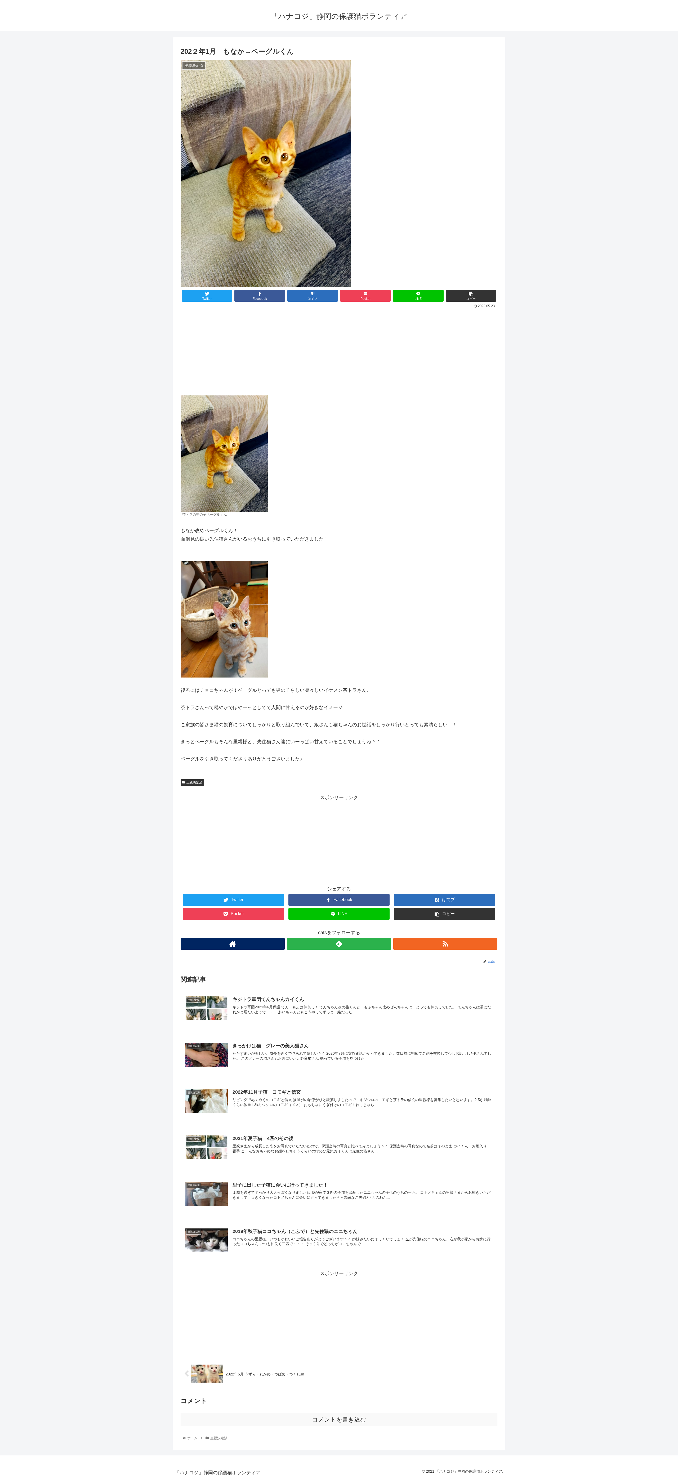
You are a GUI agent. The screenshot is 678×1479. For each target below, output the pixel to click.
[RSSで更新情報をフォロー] (445, 944)
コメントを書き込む (339, 1419)
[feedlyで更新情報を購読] (339, 944)
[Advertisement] (339, 350)
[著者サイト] (233, 944)
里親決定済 (194, 782)
